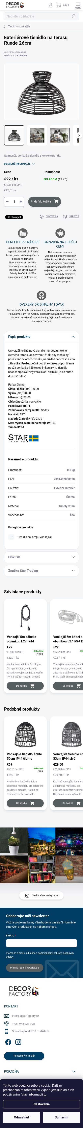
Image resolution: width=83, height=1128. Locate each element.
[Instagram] (17, 1041)
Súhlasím (61, 1117)
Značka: (15, 55)
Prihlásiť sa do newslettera (24, 967)
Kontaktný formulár (24, 1055)
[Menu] (78, 5)
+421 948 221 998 (23, 1023)
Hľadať (74, 16)
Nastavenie (41, 1104)
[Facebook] (7, 1041)
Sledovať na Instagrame (45, 895)
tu (45, 1094)
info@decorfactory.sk (25, 1015)
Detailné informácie (17, 163)
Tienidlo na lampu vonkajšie (34, 537)
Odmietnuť (21, 1117)
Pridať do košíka (41, 201)
